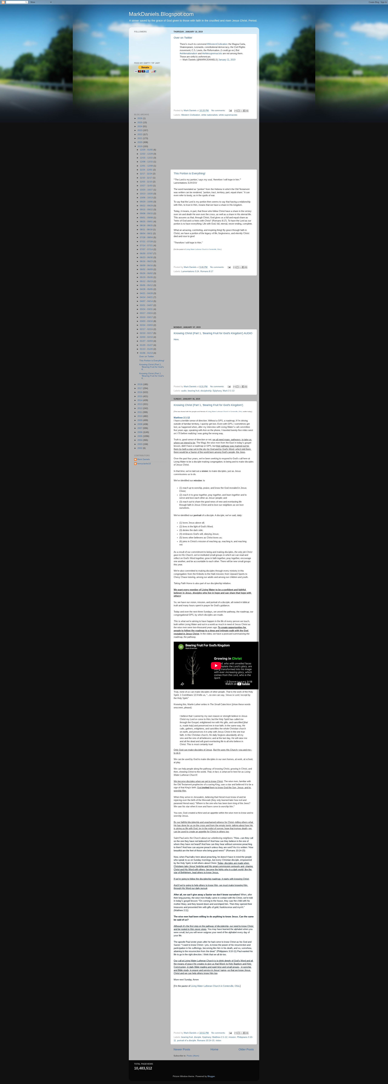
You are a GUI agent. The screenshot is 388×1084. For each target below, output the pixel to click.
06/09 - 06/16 (146, 265)
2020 (140, 142)
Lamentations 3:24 (190, 271)
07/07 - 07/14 (146, 249)
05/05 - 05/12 (146, 285)
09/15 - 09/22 (146, 209)
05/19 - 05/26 (146, 277)
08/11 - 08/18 (146, 229)
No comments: (218, 110)
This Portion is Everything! (189, 173)
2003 (140, 444)
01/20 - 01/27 (146, 345)
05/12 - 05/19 (146, 281)
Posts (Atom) (193, 1056)
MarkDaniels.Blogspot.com (161, 14)
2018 (140, 384)
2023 (140, 130)
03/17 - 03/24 (146, 313)
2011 (140, 412)
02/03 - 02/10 (146, 337)
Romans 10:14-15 (205, 1040)
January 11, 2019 (226, 59)
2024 (140, 126)
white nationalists (209, 115)
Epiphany (217, 391)
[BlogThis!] (238, 110)
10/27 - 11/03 (146, 186)
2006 (140, 432)
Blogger (211, 1076)
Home (214, 1049)
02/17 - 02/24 (146, 329)
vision (218, 1040)
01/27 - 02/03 (146, 341)
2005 (140, 436)
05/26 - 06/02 (146, 273)
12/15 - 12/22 (146, 158)
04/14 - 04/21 (146, 297)
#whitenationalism (188, 53)
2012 (140, 408)
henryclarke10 (144, 463)
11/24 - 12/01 (146, 170)
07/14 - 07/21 (146, 245)
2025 (140, 122)
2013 (140, 404)
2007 (140, 428)
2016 (140, 392)
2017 (140, 388)
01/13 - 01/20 (146, 349)
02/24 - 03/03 (146, 325)
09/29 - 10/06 (146, 202)
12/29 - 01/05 (146, 150)
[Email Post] (230, 110)
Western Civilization (190, 115)
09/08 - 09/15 (146, 213)
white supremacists (228, 115)
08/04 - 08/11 (146, 233)
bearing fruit (193, 391)
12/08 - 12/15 (146, 162)
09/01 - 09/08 (146, 217)
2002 (140, 448)
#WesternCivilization (217, 44)
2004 (140, 440)
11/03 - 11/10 (146, 182)
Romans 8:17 (206, 271)
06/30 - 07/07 (146, 253)
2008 (140, 424)
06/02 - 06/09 (146, 269)
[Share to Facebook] (244, 110)
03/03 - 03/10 (146, 321)
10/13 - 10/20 (146, 194)
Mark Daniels (143, 459)
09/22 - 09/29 (146, 205)
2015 (140, 396)
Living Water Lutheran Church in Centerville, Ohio (203, 249)
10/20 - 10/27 (146, 190)
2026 (140, 118)
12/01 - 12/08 (146, 166)
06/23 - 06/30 (146, 257)
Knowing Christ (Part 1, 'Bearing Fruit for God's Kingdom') (208, 405)
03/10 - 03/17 (146, 317)
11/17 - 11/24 (146, 174)
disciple (197, 1037)
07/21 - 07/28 (146, 241)
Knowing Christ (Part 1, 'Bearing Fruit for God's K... (151, 367)
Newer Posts (182, 1049)
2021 (140, 138)
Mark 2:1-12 (228, 391)
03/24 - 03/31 (146, 309)
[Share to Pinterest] (247, 110)
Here (176, 339)
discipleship (206, 391)
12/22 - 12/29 (146, 154)
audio (184, 391)
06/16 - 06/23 (146, 261)
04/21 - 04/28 (146, 293)
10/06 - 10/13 (146, 197)
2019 (140, 146)
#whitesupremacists (212, 53)
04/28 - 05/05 (146, 289)
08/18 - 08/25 (146, 225)
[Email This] (235, 110)
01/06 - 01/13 (146, 353)
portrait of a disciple (186, 1040)
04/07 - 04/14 (146, 301)
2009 (140, 420)
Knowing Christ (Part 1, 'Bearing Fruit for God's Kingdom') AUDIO (213, 333)
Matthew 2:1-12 (182, 417)
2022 (140, 134)
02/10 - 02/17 (146, 333)
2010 (140, 416)
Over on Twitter (183, 37)
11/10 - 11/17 (146, 178)
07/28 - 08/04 (146, 237)
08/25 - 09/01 (146, 221)
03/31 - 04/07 (146, 305)
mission (232, 1037)
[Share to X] (241, 110)
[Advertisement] (214, 144)
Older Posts (246, 1049)
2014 (140, 400)
